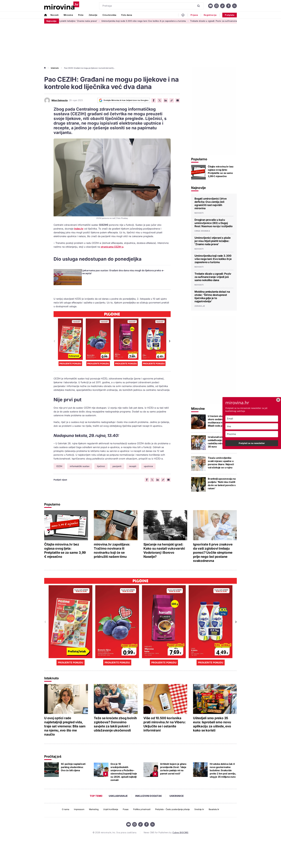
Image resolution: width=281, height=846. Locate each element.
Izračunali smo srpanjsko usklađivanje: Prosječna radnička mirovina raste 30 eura (222, 441)
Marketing (94, 809)
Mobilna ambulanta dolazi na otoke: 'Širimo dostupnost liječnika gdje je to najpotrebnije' (212, 296)
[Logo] (61, 5)
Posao (125, 809)
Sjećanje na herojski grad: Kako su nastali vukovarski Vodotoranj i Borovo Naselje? (164, 550)
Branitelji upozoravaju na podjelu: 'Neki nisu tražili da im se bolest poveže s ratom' (222, 483)
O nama (65, 809)
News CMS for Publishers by (166, 832)
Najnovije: (51, 21)
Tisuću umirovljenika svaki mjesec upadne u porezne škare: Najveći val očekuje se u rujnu (221, 462)
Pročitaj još (52, 756)
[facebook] (228, 6)
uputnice (148, 466)
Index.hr (79, 228)
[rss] (234, 6)
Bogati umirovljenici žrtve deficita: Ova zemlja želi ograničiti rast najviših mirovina (211, 203)
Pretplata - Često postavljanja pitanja (172, 809)
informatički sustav (79, 466)
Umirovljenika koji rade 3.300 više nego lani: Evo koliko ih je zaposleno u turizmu (112, 21)
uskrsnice (176, 795)
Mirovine (68, 15)
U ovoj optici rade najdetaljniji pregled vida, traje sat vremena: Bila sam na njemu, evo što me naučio (64, 726)
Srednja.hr (199, 809)
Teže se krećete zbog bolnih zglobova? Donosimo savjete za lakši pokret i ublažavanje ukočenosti (115, 724)
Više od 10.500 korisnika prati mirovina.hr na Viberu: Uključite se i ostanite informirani (164, 724)
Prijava (194, 15)
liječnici (101, 466)
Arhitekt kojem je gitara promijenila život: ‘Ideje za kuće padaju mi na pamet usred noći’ (173, 768)
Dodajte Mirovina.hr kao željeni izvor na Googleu (126, 100)
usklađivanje (118, 795)
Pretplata (229, 15)
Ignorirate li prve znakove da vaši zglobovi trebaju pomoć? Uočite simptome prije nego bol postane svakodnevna (212, 552)
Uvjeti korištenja (110, 809)
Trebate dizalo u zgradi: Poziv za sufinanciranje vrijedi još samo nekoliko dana (199, 21)
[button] (170, 341)
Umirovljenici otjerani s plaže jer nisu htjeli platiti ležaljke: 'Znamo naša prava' (213, 241)
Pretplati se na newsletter (252, 443)
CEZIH (59, 466)
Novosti (54, 15)
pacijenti (117, 466)
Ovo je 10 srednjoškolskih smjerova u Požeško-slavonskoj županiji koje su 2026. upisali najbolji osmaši (123, 771)
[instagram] (216, 6)
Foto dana (126, 15)
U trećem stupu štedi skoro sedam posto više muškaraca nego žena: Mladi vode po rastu (221, 421)
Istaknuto (55, 68)
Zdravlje (93, 15)
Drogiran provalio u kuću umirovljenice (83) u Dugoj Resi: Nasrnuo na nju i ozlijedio (214, 223)
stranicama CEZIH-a (112, 246)
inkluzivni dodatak (148, 795)
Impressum (79, 809)
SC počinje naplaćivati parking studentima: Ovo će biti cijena (73, 767)
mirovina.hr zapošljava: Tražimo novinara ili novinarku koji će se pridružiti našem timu (112, 550)
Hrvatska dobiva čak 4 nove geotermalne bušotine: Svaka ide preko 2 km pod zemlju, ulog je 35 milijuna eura (223, 770)
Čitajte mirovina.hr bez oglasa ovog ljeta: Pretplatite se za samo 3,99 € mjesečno (220, 171)
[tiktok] (222, 6)
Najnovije (198, 188)
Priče (81, 15)
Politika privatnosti (141, 809)
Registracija (210, 15)
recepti (132, 466)
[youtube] (210, 6)
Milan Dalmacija (60, 100)
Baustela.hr (214, 809)
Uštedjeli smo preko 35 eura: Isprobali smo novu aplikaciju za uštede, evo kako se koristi (212, 724)
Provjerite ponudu (70, 363)
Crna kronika (109, 15)
